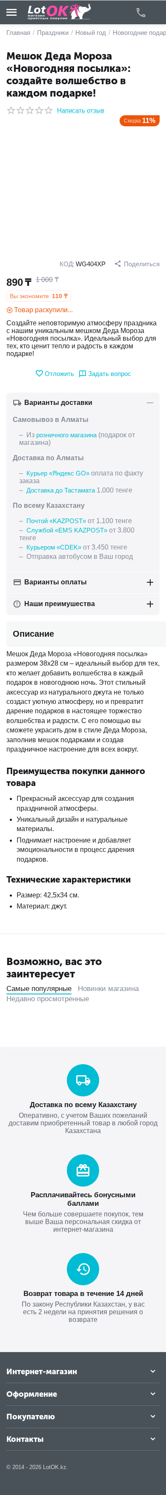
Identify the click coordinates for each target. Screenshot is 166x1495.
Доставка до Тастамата (60, 490)
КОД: (67, 264)
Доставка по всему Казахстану (83, 1105)
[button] (137, 264)
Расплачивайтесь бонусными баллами (83, 1199)
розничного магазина (66, 435)
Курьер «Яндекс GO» (57, 473)
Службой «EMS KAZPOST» (66, 530)
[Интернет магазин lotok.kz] (59, 11)
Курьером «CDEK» (53, 547)
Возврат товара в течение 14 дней (83, 1294)
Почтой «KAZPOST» (56, 520)
